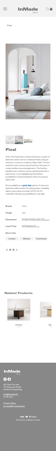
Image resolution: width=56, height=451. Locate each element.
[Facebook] (10, 249)
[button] (5, 9)
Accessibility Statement (14, 406)
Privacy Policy (9, 403)
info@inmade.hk (10, 394)
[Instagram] (5, 379)
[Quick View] (19, 309)
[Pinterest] (13, 249)
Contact (11, 238)
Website (26, 238)
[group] (28, 313)
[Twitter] (16, 249)
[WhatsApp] (7, 249)
